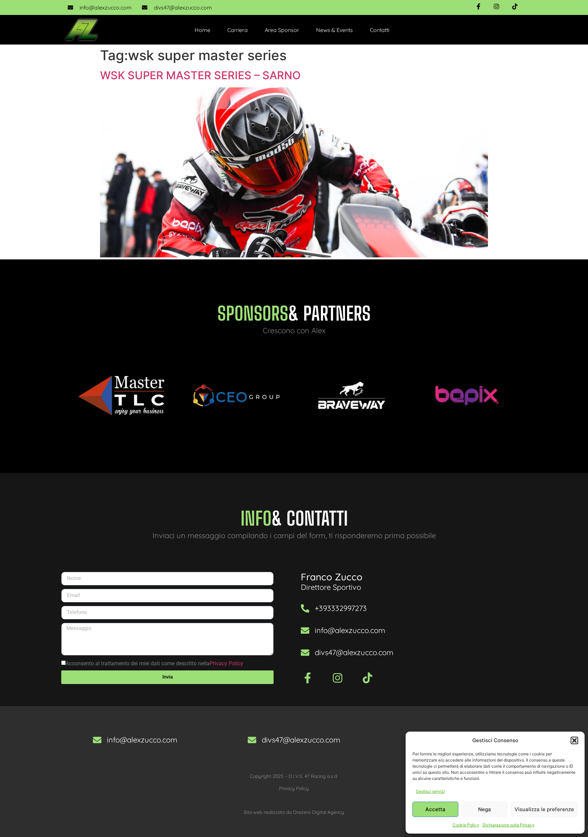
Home (202, 30)
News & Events (334, 30)
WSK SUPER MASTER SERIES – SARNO (200, 75)
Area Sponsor (282, 30)
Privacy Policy (226, 663)
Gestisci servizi (430, 791)
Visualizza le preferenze (544, 809)
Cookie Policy (466, 824)
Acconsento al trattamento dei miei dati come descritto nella (154, 663)
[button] (574, 740)
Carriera (237, 30)
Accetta (435, 809)
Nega (484, 809)
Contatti (379, 30)
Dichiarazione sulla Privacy (509, 824)
